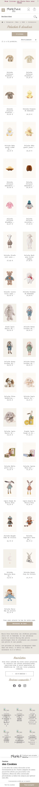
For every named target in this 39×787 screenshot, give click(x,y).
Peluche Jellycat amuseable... (10, 184)
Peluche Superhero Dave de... (29, 537)
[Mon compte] (28, 9)
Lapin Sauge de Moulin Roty (10, 502)
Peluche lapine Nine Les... (29, 467)
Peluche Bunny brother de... (29, 327)
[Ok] (35, 16)
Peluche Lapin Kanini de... (29, 397)
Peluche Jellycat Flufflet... (9, 74)
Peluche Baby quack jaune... (29, 146)
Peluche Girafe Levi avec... (10, 256)
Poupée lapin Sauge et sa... (29, 432)
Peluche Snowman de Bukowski (29, 293)
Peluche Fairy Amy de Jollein (10, 610)
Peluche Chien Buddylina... (9, 397)
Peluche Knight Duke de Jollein (10, 537)
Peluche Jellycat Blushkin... (9, 220)
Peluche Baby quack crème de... (10, 147)
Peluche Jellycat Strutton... (29, 220)
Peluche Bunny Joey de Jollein (29, 573)
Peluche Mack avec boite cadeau (29, 257)
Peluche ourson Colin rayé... (10, 293)
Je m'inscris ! (20, 674)
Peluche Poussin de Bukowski (29, 110)
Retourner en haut (19, 624)
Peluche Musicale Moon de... (9, 574)
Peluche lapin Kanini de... (9, 432)
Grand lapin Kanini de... (10, 327)
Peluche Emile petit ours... (9, 467)
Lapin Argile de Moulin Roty (29, 502)
